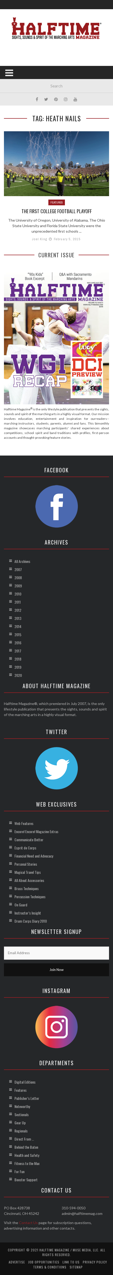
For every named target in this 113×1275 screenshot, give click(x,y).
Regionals (21, 1130)
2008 (18, 577)
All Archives (22, 561)
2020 (18, 675)
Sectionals (21, 1114)
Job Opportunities (43, 1262)
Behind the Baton (26, 1147)
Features (56, 202)
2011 (17, 602)
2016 (17, 642)
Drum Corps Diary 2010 (30, 921)
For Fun (19, 1171)
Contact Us (28, 1222)
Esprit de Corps (25, 847)
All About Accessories (29, 880)
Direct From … (24, 1139)
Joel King (39, 239)
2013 (17, 618)
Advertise (17, 1262)
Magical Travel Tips (27, 872)
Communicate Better (28, 839)
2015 (17, 634)
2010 (17, 594)
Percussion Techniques (29, 896)
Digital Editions (24, 1082)
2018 (17, 659)
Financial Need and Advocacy (33, 856)
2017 (17, 651)
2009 (18, 585)
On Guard (20, 904)
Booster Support (26, 1179)
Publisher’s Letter (26, 1098)
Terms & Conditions (49, 1267)
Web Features (23, 823)
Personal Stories (25, 864)
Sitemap (76, 1267)
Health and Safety (26, 1155)
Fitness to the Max (26, 1163)
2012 (17, 610)
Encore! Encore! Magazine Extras (36, 831)
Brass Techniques (26, 888)
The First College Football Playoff (57, 211)
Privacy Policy (95, 1262)
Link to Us (71, 1262)
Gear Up (20, 1122)
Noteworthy (22, 1106)
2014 (17, 626)
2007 (18, 569)
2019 (17, 667)
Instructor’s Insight (27, 913)
